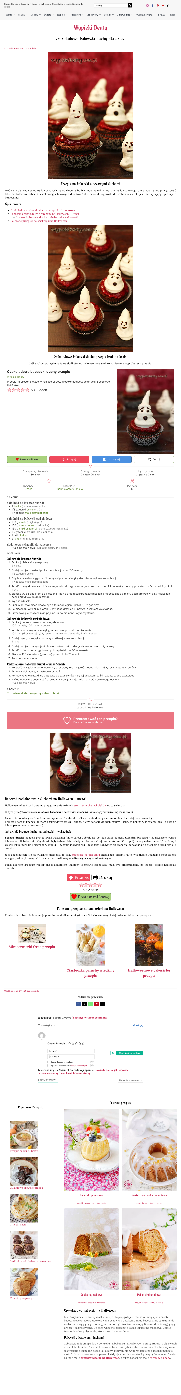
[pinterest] (158, 5)
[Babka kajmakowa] (91, 1209)
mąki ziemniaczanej (37, 512)
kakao (24, 535)
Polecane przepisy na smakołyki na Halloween (39, 220)
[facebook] (152, 5)
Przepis (81, 877)
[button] (9, 390)
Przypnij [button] (71, 459)
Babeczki (45, 4)
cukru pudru (26, 525)
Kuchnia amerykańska (69, 488)
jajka (17, 538)
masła (22, 522)
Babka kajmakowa (92, 1294)
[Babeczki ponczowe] (91, 1110)
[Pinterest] (96, 1004)
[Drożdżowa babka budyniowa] (149, 1110)
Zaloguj (139, 1025)
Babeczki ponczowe (91, 1195)
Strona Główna (11, 4)
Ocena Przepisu (57, 1043)
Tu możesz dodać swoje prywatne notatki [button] (33, 693)
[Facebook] (78, 1004)
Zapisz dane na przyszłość (62, 1062)
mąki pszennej (28, 528)
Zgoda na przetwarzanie (69, 1065)
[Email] (103, 1004)
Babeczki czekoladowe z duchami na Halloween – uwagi (45, 213)
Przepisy (25, 4)
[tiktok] (168, 5)
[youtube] (163, 5)
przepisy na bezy (160, 1357)
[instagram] (147, 5)
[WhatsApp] (90, 1004)
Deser (28, 488)
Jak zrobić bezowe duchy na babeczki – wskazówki (47, 217)
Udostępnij (113, 459)
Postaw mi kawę (28, 459)
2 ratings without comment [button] (90, 1017)
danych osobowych (79, 1065)
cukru (30, 509)
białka (17, 506)
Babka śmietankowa (149, 1294)
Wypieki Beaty (90, 27)
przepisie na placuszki (86, 854)
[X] (84, 1004)
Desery (35, 4)
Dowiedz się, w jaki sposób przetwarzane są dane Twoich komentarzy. (83, 1071)
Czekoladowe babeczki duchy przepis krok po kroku (43, 210)
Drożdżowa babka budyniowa (149, 1195)
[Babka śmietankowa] (149, 1209)
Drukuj (156, 459)
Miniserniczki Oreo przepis (32, 947)
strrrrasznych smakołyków (90, 805)
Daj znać (78, 722)
